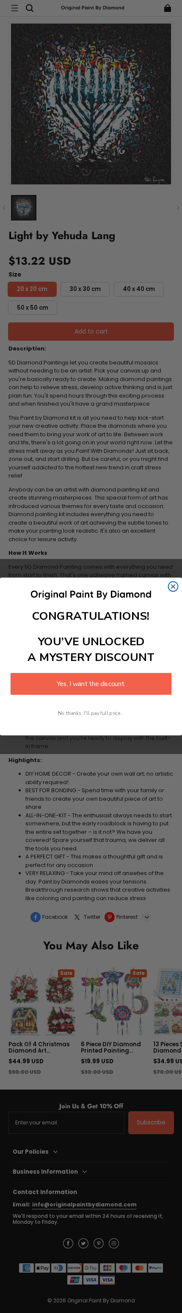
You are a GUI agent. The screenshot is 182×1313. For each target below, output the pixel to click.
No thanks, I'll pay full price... (91, 713)
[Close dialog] (173, 586)
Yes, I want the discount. (91, 683)
